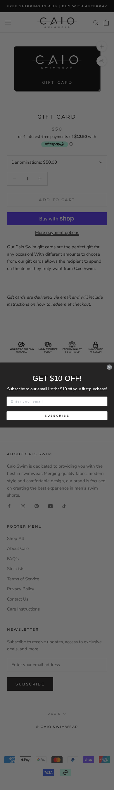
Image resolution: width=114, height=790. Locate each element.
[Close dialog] (109, 367)
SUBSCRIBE (57, 415)
